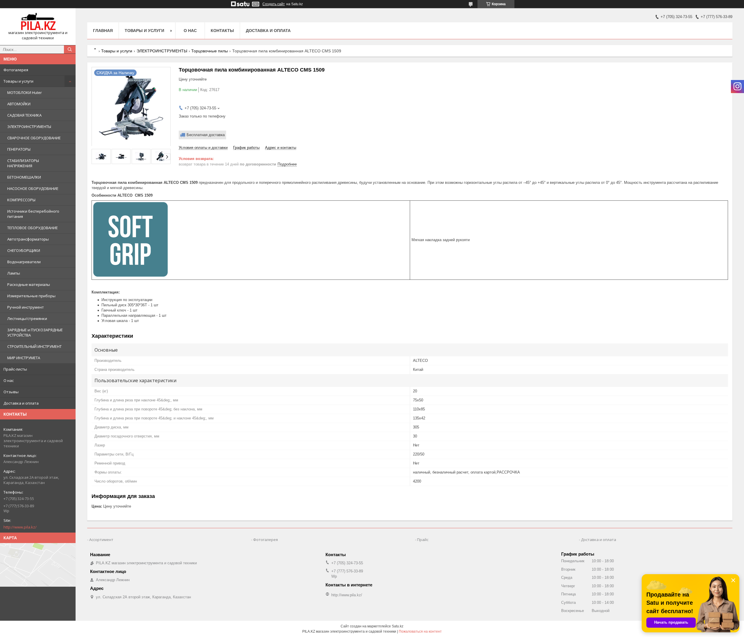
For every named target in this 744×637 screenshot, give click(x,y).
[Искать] (70, 49)
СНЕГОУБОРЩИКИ (23, 250)
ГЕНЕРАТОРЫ (19, 149)
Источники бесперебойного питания (33, 214)
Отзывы (11, 391)
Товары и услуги (18, 81)
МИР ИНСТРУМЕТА (23, 357)
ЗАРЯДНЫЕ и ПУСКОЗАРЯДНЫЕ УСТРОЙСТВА (35, 332)
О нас (8, 380)
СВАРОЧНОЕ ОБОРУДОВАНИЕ (34, 137)
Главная (103, 30)
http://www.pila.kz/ (20, 527)
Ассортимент (101, 539)
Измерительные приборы (31, 295)
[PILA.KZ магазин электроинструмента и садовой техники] (37, 21)
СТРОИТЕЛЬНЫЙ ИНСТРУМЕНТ (34, 346)
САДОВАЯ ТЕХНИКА (24, 115)
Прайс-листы (15, 369)
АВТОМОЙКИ (19, 103)
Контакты (222, 30)
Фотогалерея (15, 69)
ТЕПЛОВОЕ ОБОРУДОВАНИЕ (32, 227)
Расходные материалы (28, 284)
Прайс (422, 539)
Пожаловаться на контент (420, 631)
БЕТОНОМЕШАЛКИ (24, 177)
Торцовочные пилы (209, 51)
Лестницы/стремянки (27, 318)
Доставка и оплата (21, 403)
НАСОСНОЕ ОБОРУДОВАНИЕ (32, 188)
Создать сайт (273, 4)
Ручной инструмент (25, 307)
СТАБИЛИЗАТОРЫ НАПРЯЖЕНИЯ (23, 163)
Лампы (13, 273)
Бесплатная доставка (206, 135)
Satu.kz (397, 626)
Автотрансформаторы (28, 239)
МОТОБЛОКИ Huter (24, 92)
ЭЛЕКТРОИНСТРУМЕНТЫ (29, 126)
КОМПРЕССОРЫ (21, 199)
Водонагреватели (24, 261)
